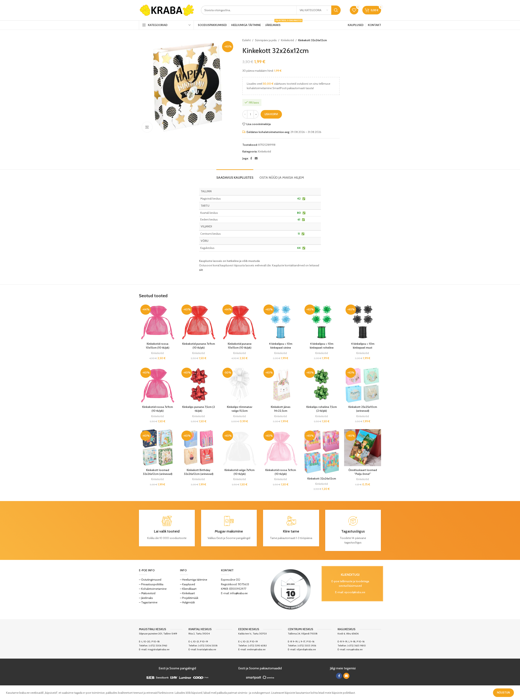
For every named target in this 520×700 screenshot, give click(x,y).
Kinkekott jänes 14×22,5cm (280, 409)
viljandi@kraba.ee (306, 649)
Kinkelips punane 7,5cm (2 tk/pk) (198, 409)
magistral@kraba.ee (158, 649)
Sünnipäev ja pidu (266, 40)
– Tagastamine (148, 602)
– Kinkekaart (187, 593)
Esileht (246, 40)
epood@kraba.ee (354, 592)
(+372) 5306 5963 (158, 645)
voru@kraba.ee (354, 649)
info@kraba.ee (239, 593)
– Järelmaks (146, 598)
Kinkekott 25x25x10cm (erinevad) (362, 409)
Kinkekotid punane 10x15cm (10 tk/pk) (239, 346)
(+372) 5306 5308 (208, 645)
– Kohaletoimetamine (153, 589)
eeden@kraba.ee (256, 649)
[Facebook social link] (251, 158)
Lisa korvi (271, 114)
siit (201, 270)
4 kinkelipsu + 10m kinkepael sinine (280, 346)
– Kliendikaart (188, 589)
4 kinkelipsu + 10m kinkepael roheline (322, 346)
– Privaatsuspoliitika (151, 584)
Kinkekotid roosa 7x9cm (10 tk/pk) (157, 409)
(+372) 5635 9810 (356, 645)
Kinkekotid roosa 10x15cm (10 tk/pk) (157, 346)
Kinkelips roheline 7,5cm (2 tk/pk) (321, 409)
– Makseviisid (147, 593)
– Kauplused (187, 584)
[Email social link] (256, 158)
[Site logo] (167, 10)
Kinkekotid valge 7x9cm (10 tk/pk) (239, 472)
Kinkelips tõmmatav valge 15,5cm (239, 409)
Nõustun (503, 692)
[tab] (234, 175)
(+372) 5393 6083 (257, 645)
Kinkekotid (287, 40)
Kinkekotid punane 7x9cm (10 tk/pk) (198, 346)
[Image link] (290, 589)
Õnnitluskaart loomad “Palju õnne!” (362, 472)
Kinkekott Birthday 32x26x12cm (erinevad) (198, 472)
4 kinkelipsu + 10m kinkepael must (362, 346)
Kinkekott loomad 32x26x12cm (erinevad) (157, 472)
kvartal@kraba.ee (206, 649)
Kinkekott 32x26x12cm (321, 478)
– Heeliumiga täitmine (193, 579)
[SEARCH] (336, 10)
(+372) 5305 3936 (307, 645)
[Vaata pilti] (147, 127)
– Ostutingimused (150, 579)
